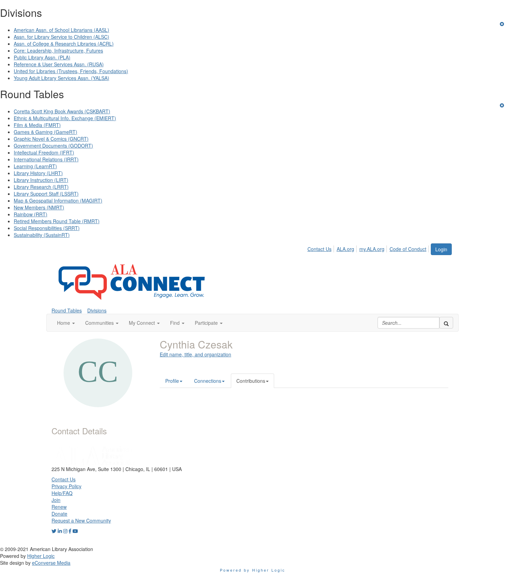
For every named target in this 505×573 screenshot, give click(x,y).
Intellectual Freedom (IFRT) (44, 152)
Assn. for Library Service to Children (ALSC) (61, 36)
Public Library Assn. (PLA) (42, 57)
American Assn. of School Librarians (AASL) (61, 29)
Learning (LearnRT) (35, 166)
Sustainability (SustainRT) (42, 234)
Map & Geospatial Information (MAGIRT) (58, 200)
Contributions (250, 380)
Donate (59, 513)
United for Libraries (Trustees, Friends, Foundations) (71, 71)
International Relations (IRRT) (46, 159)
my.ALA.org (371, 248)
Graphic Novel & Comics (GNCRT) (51, 138)
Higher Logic (41, 555)
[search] (446, 323)
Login (441, 249)
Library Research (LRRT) (41, 186)
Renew (59, 506)
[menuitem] (321, 247)
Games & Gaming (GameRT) (45, 131)
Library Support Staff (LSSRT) (46, 193)
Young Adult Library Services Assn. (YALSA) (61, 78)
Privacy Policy (66, 486)
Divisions (96, 310)
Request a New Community (81, 520)
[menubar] (369, 247)
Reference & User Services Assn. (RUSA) (59, 64)
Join (56, 499)
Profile (172, 380)
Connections (207, 380)
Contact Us (319, 248)
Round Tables (67, 310)
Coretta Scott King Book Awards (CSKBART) (62, 111)
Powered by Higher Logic (252, 570)
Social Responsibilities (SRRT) (47, 228)
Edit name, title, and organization (195, 354)
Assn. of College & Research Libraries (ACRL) (64, 43)
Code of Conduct (408, 248)
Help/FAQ (62, 493)
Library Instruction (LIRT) (41, 179)
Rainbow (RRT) (30, 214)
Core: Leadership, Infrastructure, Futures (58, 50)
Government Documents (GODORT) (53, 145)
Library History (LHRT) (38, 173)
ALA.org (345, 248)
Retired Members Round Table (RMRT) (57, 221)
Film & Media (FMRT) (37, 125)
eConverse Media (51, 562)
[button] (66, 322)
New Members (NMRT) (39, 207)
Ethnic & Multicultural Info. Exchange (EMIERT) (65, 118)
